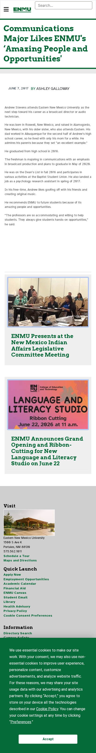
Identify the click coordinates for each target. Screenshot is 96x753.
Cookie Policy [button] (47, 709)
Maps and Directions (20, 560)
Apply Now (12, 575)
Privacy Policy (15, 611)
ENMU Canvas (14, 593)
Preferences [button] (20, 722)
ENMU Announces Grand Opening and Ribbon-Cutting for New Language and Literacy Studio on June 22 (47, 451)
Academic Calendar (19, 584)
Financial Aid (14, 588)
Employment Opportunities (26, 579)
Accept (48, 739)
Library (9, 602)
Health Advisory (16, 606)
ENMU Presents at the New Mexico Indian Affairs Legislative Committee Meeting (42, 345)
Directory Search (17, 633)
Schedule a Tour (16, 556)
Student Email (15, 597)
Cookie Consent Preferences (27, 616)
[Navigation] (6, 9)
